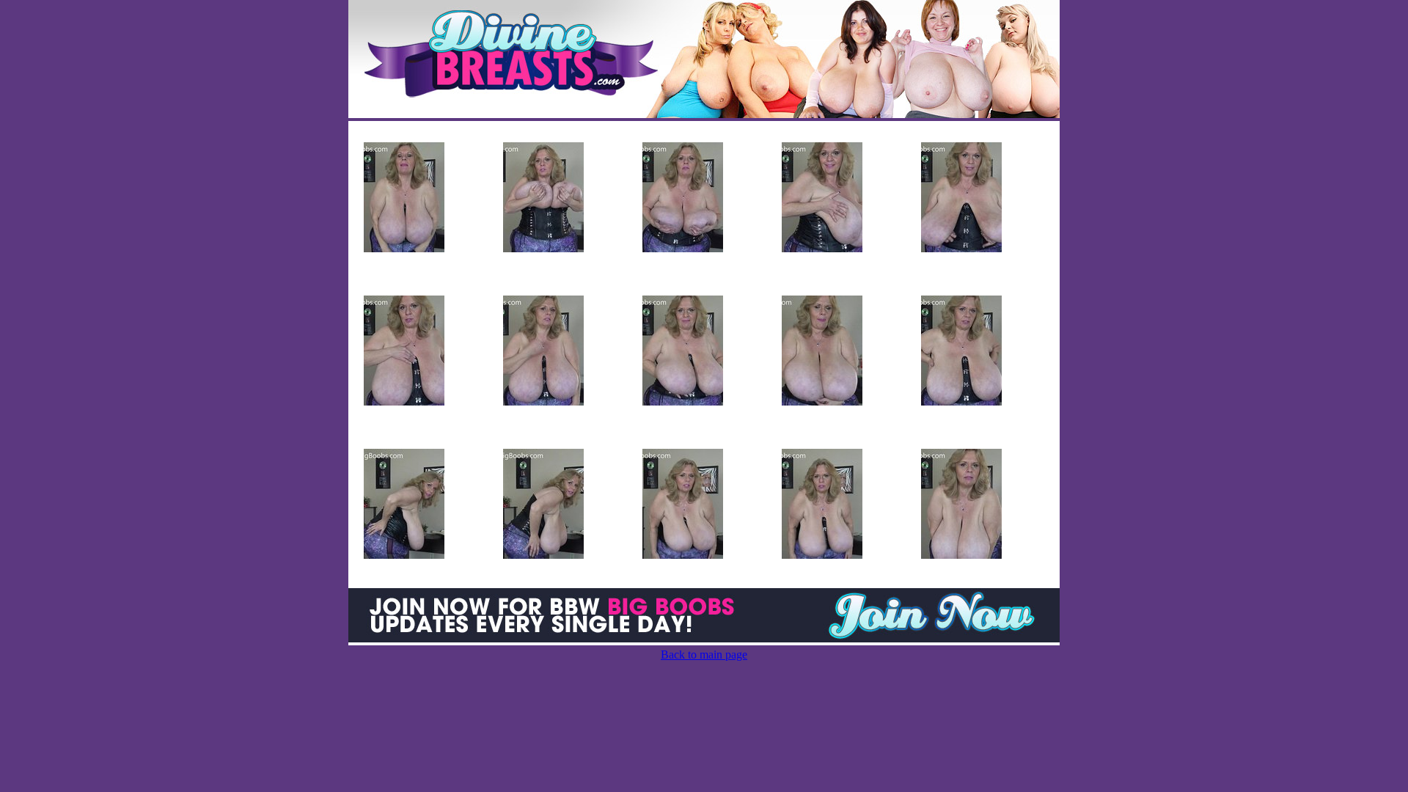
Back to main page (704, 654)
